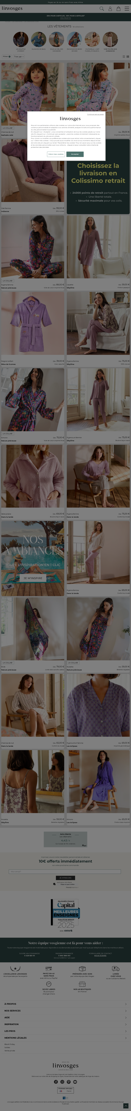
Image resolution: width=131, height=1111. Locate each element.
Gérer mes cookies (56, 154)
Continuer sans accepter (95, 114)
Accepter (75, 154)
